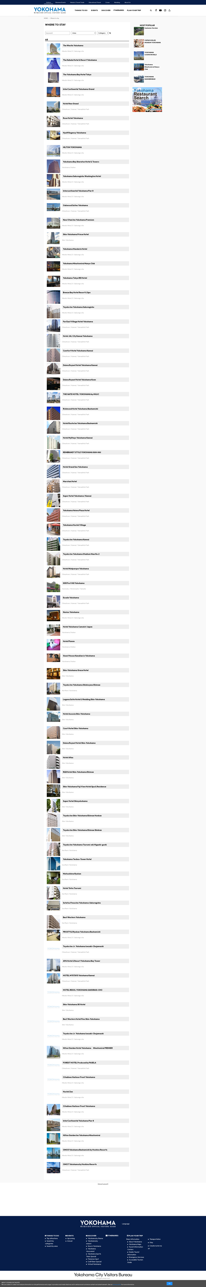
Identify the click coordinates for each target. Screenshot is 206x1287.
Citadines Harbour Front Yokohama (79, 1077)
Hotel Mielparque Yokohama (76, 568)
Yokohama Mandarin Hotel (75, 249)
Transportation (155, 1239)
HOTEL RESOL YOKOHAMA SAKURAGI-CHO (82, 990)
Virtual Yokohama (94, 1264)
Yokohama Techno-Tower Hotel (77, 859)
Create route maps (155, 1247)
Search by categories (49, 1242)
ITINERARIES (118, 10)
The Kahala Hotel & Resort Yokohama (80, 60)
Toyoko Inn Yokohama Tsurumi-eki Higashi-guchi (85, 844)
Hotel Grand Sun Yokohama (75, 467)
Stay (151, 1242)
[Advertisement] (103, 1200)
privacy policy (117, 1284)
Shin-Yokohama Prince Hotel (76, 234)
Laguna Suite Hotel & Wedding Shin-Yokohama (84, 699)
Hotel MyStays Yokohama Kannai (78, 438)
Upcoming (71, 1238)
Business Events (61, 2)
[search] (151, 10)
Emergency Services (136, 1257)
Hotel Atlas (68, 757)
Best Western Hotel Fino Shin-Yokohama (81, 1019)
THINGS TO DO (81, 10)
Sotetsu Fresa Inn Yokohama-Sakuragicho (82, 903)
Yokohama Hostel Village (74, 525)
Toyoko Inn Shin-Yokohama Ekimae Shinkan (82, 830)
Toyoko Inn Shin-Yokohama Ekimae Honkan (82, 815)
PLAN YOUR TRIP (134, 10)
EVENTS (94, 10)
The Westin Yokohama (73, 45)
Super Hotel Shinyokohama (75, 801)
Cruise (107, 2)
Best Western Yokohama (74, 917)
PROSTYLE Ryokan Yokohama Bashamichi (81, 932)
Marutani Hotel (70, 481)
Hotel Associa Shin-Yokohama (76, 714)
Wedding (117, 2)
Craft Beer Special (94, 1261)
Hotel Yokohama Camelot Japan (77, 627)
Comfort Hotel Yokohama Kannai (78, 350)
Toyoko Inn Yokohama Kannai (76, 539)
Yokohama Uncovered (91, 1250)
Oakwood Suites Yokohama (75, 205)
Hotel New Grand (71, 103)
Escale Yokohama (71, 597)
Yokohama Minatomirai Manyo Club (79, 263)
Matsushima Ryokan (72, 873)
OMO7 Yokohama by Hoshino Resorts (80, 1164)
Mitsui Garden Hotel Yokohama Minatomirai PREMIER (88, 1048)
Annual (69, 1241)
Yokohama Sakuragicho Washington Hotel (82, 176)
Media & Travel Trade (77, 2)
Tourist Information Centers (135, 1248)
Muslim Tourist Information (133, 1253)
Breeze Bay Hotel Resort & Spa (76, 292)
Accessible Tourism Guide (135, 1261)
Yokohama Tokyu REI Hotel (75, 278)
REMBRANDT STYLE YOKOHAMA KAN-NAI (82, 452)
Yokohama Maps (135, 1244)
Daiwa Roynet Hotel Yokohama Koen (79, 379)
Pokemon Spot (93, 1259)
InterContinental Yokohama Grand (78, 89)
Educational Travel (95, 2)
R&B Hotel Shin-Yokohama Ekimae (78, 772)
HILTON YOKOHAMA (72, 147)
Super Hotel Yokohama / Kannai (77, 496)
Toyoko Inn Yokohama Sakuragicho (78, 307)
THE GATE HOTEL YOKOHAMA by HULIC (81, 394)
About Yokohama (135, 1242)
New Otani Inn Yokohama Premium (78, 220)
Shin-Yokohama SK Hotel (74, 1004)
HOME (46, 18)
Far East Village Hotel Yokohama (78, 321)
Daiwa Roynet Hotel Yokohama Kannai (80, 365)
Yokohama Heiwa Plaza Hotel (76, 510)
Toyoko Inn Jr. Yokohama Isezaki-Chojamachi (83, 946)
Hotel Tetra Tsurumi (72, 888)
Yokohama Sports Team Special (93, 1255)
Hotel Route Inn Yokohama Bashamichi (80, 423)
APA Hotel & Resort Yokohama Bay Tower (81, 961)
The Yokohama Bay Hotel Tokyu (77, 74)
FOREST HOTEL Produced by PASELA (79, 1062)
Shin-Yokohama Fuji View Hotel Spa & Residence (84, 786)
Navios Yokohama (71, 612)
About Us (127, 2)
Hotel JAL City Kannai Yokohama (77, 336)
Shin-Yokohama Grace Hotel (76, 670)
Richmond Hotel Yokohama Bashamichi (80, 409)
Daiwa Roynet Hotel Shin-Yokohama (79, 743)
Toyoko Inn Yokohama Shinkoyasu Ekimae (81, 685)
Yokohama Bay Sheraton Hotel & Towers (81, 161)
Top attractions (52, 1238)
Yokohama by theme (95, 1238)
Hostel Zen (68, 1091)
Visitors (48, 2)
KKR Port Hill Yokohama (73, 583)
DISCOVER (105, 10)
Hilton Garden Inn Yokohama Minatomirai (81, 1135)
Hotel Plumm (69, 641)
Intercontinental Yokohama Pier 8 (78, 191)
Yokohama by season (92, 1242)
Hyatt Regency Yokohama (74, 132)
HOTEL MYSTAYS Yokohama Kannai (79, 975)
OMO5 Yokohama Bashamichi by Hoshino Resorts (85, 1150)
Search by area (52, 1246)
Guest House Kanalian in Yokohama (79, 656)
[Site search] (151, 10)
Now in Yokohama (94, 1246)
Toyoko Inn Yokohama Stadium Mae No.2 (81, 554)
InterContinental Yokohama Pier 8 (78, 1121)
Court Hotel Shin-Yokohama (75, 728)
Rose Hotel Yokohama (73, 118)
